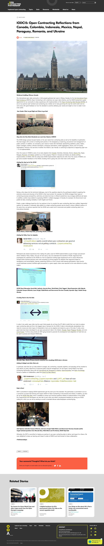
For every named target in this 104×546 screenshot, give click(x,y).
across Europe (20, 332)
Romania (24, 155)
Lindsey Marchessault (29, 37)
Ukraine (32, 155)
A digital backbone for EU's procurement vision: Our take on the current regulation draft (51, 508)
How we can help (70, 2)
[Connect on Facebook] (91, 532)
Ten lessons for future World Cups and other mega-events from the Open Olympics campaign (22, 508)
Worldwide (55, 9)
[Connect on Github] (95, 528)
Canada (54, 153)
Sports (20, 512)
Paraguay (73, 330)
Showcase (25, 451)
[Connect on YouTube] (95, 535)
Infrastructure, (16, 512)
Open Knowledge (79, 370)
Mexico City (77, 153)
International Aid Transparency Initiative (50, 370)
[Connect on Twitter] (91, 528)
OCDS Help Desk (27, 395)
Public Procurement (74, 512)
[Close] (101, 539)
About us (65, 9)
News (73, 9)
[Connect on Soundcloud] (95, 532)
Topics (31, 9)
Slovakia (79, 330)
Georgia (64, 330)
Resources (46, 9)
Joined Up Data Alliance (49, 372)
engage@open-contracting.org (65, 529)
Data (37, 9)
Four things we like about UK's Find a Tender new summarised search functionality (80, 508)
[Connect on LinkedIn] (91, 535)
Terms (21, 543)
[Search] (95, 2)
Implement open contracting (17, 9)
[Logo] (25, 4)
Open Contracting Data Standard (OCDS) (73, 102)
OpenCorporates (66, 370)
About (16, 528)
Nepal (68, 330)
